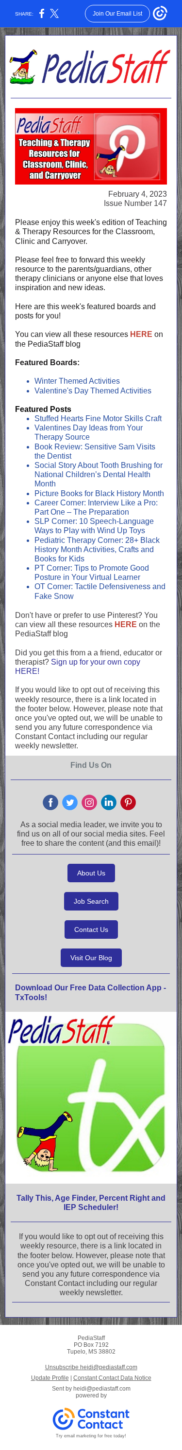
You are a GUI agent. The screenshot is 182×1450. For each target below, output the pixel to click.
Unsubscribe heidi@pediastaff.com (91, 1367)
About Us (91, 873)
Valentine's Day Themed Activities (92, 391)
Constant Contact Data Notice (112, 1378)
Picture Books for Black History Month (99, 493)
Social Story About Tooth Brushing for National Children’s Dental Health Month (98, 474)
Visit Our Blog (91, 958)
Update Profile (50, 1378)
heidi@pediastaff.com (102, 1388)
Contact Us (91, 929)
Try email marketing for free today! (91, 1435)
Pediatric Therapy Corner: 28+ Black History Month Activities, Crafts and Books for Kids (97, 549)
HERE (141, 334)
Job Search (91, 901)
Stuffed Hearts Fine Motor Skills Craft (98, 418)
